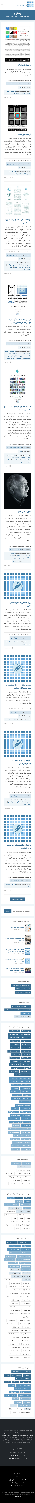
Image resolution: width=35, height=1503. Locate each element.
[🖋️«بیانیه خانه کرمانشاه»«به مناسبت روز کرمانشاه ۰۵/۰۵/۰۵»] (28, 961)
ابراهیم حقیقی (26, 1337)
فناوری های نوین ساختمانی (23, 1105)
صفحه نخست (17, 1477)
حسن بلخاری (17, 1327)
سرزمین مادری (16, 1163)
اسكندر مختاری (14, 1313)
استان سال (26, 1146)
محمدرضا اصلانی (13, 1334)
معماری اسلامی (11, 802)
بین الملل (26, 1098)
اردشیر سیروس (10, 1256)
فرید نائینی (26, 1310)
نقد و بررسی (12, 556)
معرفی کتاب (15, 1149)
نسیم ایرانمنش (12, 1286)
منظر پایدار (24, 644)
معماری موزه (26, 1125)
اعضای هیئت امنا (10, 1010)
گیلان (28, 1218)
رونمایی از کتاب (25, 1112)
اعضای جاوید (26, 1013)
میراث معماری (15, 1092)
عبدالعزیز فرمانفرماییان (24, 1320)
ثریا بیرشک (26, 1290)
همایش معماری (10, 358)
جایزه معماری (16, 1098)
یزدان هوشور (13, 1263)
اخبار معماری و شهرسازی (16, 638)
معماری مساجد (16, 1146)
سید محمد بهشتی (25, 1263)
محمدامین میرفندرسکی (23, 1259)
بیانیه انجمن (13, 351)
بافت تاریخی (16, 1054)
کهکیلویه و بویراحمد (24, 1412)
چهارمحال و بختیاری (24, 1215)
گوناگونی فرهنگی (20, 556)
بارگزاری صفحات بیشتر (17, 899)
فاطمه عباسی (26, 1266)
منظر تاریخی (26, 1122)
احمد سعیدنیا (26, 1357)
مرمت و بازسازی (15, 1122)
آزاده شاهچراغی (25, 1330)
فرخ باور (17, 1280)
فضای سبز (14, 1078)
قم (14, 1225)
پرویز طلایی (15, 1300)
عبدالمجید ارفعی (15, 1310)
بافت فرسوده (26, 1132)
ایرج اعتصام (26, 1273)
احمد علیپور (15, 1341)
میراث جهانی (26, 1119)
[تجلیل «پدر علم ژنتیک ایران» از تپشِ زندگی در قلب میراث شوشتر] (28, 970)
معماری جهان (15, 1058)
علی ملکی (27, 1327)
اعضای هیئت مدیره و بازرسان (22, 1016)
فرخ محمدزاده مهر (25, 1324)
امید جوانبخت (26, 1307)
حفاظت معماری (25, 1129)
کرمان (21, 1218)
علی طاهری (17, 1290)
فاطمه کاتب (26, 1351)
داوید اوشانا (7, 1435)
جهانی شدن (26, 1115)
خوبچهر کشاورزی (14, 1266)
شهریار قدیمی (16, 1347)
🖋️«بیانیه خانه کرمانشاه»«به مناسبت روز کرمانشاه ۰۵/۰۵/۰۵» (14, 960)
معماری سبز (16, 1068)
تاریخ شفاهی (26, 1065)
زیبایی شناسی (15, 1139)
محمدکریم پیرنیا (15, 1351)
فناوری (18, 1075)
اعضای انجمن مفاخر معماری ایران (21, 1006)
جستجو (8, 911)
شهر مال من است (25, 1184)
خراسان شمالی (15, 1221)
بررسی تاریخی (25, 1034)
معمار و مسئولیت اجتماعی (23, 1173)
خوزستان (19, 1201)
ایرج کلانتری (26, 1347)
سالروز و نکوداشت (11, 265)
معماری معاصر (15, 1065)
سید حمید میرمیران (12, 1297)
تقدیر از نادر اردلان (24, 511)
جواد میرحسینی (25, 1344)
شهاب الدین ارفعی (25, 1317)
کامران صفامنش (14, 1354)
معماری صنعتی (18, 1135)
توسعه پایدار (14, 1071)
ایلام (17, 1228)
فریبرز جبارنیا (26, 1276)
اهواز (28, 1225)
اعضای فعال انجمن (24, 1010)
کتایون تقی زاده (25, 1303)
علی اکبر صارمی (24, 1435)
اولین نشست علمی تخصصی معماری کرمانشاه (14, 939)
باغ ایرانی (27, 1075)
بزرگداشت (13, 91)
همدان (19, 1198)
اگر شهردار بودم (14, 1184)
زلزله (28, 1135)
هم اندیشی (16, 174)
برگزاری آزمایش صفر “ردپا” (17, 927)
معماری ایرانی (27, 804)
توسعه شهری (15, 1044)
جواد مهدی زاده (14, 1344)
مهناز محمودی (25, 1313)
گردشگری (7, 720)
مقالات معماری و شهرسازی (16, 549)
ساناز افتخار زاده (25, 1293)
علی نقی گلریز (26, 1341)
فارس (20, 1211)
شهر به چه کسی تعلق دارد (15, 1177)
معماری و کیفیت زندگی (24, 1167)
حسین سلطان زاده (12, 1324)
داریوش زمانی (15, 1270)
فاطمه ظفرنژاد (14, 1307)
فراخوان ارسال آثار (24, 65)
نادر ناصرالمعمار (15, 1283)
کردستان (7, 1205)
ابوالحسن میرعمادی (24, 1286)
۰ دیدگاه (15, 929)
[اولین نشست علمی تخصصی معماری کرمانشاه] (28, 940)
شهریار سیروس (14, 1253)
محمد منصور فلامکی (13, 1249)
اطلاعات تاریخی (17, 1085)
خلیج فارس (26, 1092)
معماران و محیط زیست (24, 1170)
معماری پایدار (26, 1149)
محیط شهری (26, 1041)
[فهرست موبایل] (2, 5)
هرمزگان (27, 1211)
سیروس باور (16, 1276)
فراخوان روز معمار (24, 134)
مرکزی (8, 1225)
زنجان (15, 1399)
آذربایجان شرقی (25, 1205)
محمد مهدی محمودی (24, 1256)
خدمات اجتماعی (17, 1142)
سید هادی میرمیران (15, 1246)
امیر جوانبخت (16, 562)
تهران (20, 87)
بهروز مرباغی (26, 1249)
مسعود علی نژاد (25, 1334)
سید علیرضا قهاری (24, 1243)
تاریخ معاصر (26, 1048)
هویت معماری (17, 558)
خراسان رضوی (11, 1211)
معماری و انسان (13, 1034)
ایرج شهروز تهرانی (15, 1273)
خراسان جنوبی (25, 1221)
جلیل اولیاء (26, 1283)
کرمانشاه (27, 1208)
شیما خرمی (26, 1246)
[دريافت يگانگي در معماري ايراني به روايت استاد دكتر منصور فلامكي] (28, 951)
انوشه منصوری (10, 1259)
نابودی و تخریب (25, 1078)
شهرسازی (14, 1061)
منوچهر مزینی (25, 1253)
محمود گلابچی (14, 1293)
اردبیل (14, 1405)
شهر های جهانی (13, 1112)
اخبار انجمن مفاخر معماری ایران (14, 84)
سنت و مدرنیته (25, 1071)
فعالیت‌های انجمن (18, 267)
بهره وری (16, 1125)
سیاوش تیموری (15, 1435)
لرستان (11, 1409)
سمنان (20, 716)
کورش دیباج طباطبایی (13, 1357)
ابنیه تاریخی (13, 800)
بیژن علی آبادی (11, 1243)
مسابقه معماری (16, 460)
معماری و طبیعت (14, 1038)
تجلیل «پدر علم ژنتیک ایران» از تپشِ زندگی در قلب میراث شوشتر (15, 969)
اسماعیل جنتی (26, 1354)
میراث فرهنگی (14, 1031)
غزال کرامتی (8, 1280)
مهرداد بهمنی (26, 1300)
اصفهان (11, 1198)
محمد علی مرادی (25, 1297)
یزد (14, 1218)
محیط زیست (26, 1044)
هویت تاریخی (15, 1041)
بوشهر (27, 1201)
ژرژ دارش (16, 1337)
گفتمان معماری (26, 358)
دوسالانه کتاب (21, 265)
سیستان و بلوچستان (11, 1215)
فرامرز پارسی (11, 1320)
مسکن (27, 1085)
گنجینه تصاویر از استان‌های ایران (21, 1372)
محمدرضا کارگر (14, 1330)
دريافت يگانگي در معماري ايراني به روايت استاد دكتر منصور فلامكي (15, 950)
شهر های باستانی (25, 1102)
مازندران (20, 1225)
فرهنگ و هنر (26, 1058)
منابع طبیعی (15, 1048)
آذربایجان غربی (26, 1228)
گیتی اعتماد (26, 1280)
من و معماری (26, 1180)
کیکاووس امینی (14, 1303)
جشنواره (23, 93)
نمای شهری (17, 1095)
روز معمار (26, 1054)
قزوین (11, 1208)
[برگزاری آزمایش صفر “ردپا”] (28, 928)
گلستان (18, 1208)
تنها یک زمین (16, 1180)
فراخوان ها (16, 93)
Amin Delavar (17, 1496)
